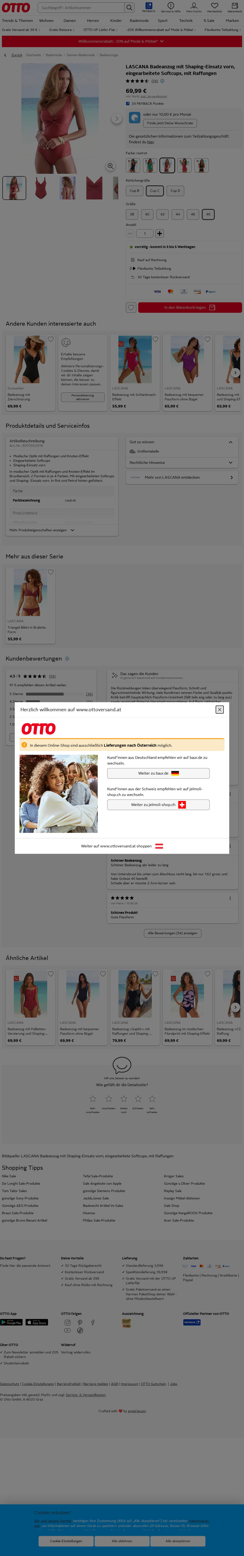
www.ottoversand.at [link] (118, 846)
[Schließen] (220, 709)
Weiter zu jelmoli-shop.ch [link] (153, 805)
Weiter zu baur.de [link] (153, 773)
